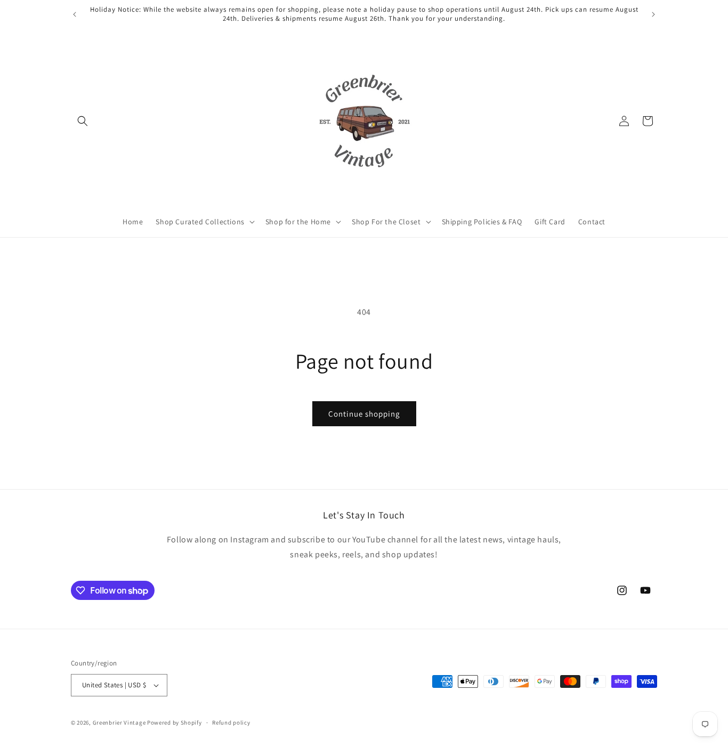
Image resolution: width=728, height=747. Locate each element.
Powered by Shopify (174, 722)
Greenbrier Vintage (119, 722)
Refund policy (231, 722)
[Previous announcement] (74, 14)
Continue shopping (364, 414)
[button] (82, 121)
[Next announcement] (653, 14)
